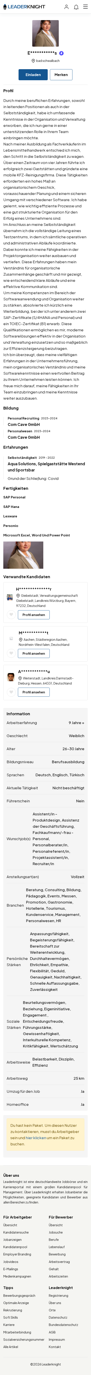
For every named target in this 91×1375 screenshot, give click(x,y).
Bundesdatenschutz (63, 1325)
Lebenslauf (57, 1247)
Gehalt (54, 1269)
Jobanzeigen (12, 1240)
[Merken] (11, 614)
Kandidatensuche (16, 1232)
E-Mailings (10, 1269)
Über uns (55, 1303)
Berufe (54, 1240)
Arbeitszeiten (58, 1276)
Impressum (57, 1339)
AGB (52, 1332)
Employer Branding (17, 1254)
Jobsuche (56, 1232)
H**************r (33, 588)
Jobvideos (10, 1262)
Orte (52, 1310)
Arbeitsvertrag (59, 1262)
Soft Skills (10, 1317)
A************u (34, 671)
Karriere (9, 1325)
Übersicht (10, 1225)
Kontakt (55, 1347)
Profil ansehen (34, 615)
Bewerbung (57, 1254)
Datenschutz (58, 1317)
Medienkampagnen (17, 1276)
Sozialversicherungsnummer (23, 1339)
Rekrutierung (12, 1310)
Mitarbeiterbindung (17, 1332)
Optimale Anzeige (16, 1303)
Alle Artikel (10, 1347)
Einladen (33, 74)
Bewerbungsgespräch (19, 1295)
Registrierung (58, 1295)
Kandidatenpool (15, 1247)
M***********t (33, 632)
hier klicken (36, 1137)
